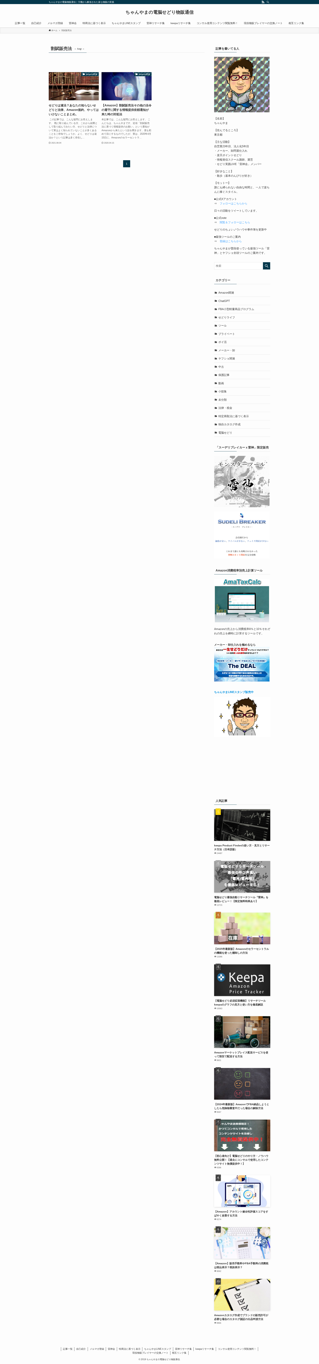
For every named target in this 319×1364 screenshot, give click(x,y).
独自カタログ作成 (229, 424)
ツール (222, 325)
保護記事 (223, 374)
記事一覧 (68, 1349)
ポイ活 (222, 342)
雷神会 (111, 1349)
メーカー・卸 (226, 350)
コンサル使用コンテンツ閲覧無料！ (237, 1349)
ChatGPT (224, 300)
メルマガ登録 (97, 1349)
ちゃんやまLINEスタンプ (157, 1349)
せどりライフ (226, 317)
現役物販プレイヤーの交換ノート (150, 1352)
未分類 (222, 399)
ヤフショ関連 (226, 358)
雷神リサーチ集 (183, 1349)
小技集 (222, 391)
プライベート (226, 333)
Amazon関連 (226, 292)
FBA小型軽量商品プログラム (236, 309)
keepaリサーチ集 (204, 1349)
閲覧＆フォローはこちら (235, 222)
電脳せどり (225, 432)
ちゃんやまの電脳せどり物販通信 (160, 12)
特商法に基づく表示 (129, 1349)
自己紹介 (81, 1349)
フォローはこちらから (233, 203)
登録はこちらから (231, 241)
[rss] (263, 2)
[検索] (267, 2)
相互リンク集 (179, 1352)
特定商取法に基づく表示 (233, 416)
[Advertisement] (242, 767)
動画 (221, 383)
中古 (221, 366)
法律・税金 (225, 407)
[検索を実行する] (266, 266)
